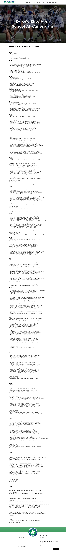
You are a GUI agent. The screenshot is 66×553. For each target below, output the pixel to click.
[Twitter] (43, 535)
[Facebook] (40, 535)
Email (41, 545)
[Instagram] (46, 535)
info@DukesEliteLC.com (23, 541)
